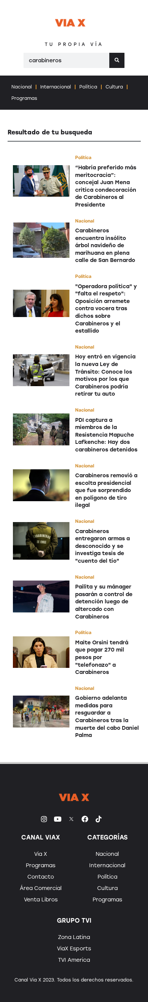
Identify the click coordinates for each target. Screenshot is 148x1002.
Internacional (55, 87)
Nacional (21, 87)
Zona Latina (74, 937)
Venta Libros (41, 899)
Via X (40, 854)
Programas (24, 98)
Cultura (114, 87)
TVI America (74, 960)
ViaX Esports (74, 948)
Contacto (40, 877)
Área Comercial (40, 888)
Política (88, 87)
